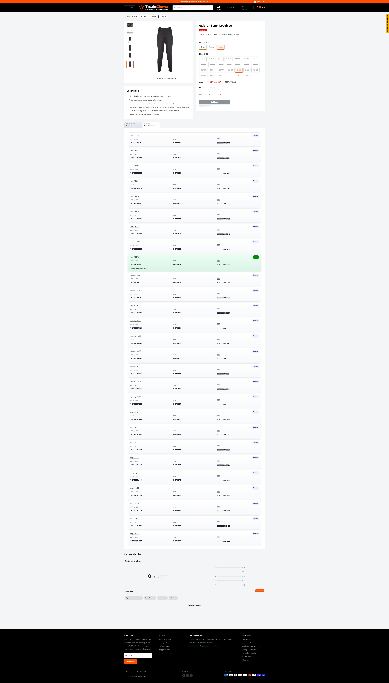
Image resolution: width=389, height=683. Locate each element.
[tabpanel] (194, 612)
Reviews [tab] (129, 591)
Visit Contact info (195, 646)
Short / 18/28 (134, 226)
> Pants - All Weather (148, 16)
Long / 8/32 (134, 427)
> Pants (134, 16)
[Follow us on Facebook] (183, 675)
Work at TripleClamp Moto (251, 646)
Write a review (260, 591)
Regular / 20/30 (135, 381)
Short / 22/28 (134, 257)
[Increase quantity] (220, 94)
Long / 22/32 (134, 533)
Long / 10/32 (134, 442)
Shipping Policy (164, 649)
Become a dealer (248, 643)
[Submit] (175, 7)
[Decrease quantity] (210, 94)
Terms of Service (165, 639)
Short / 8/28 (134, 135)
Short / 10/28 (134, 150)
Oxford (202, 34)
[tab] (133, 125)
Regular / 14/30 (135, 336)
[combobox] (193, 7)
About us (245, 660)
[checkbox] (173, 598)
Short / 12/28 (134, 181)
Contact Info (246, 639)
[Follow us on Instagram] (187, 675)
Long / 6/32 (134, 412)
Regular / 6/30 (135, 275)
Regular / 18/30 (135, 366)
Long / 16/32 (134, 488)
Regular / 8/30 (135, 290)
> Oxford (163, 16)
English (127, 671)
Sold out (214, 102)
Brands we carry (248, 656)
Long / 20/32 (134, 518)
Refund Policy (164, 646)
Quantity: (202, 94)
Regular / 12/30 (135, 321)
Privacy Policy (164, 643)
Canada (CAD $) (141, 671)
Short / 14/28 (134, 196)
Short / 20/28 (135, 242)
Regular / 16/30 (135, 351)
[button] (230, 567)
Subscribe (260, 1)
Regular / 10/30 (135, 305)
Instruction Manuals (249, 653)
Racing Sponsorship (249, 649)
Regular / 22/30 (135, 397)
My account (246, 9)
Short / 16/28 (134, 211)
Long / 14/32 (134, 473)
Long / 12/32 (134, 457)
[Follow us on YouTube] (191, 675)
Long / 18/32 (134, 503)
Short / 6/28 (134, 166)
